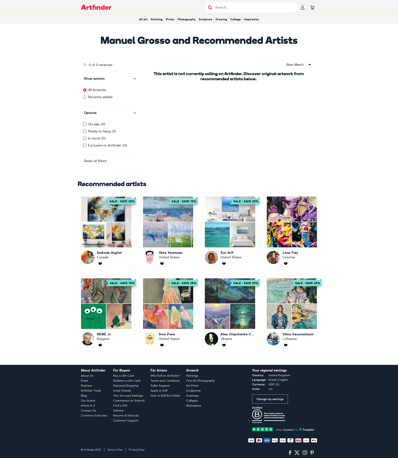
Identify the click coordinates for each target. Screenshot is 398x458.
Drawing (221, 19)
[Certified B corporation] (268, 415)
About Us (87, 375)
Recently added (100, 97)
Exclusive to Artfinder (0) (107, 145)
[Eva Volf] (229, 231)
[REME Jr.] (106, 313)
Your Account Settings (128, 395)
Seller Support (160, 385)
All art (143, 19)
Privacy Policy (136, 449)
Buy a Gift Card (123, 375)
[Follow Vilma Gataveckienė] (286, 345)
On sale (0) (96, 124)
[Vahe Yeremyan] (168, 231)
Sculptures (193, 390)
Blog (84, 395)
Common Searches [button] (94, 415)
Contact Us (88, 410)
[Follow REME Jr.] (100, 345)
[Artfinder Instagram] (305, 453)
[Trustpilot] (283, 429)
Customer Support (125, 420)
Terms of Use (114, 449)
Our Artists (88, 400)
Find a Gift (120, 405)
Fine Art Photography (200, 380)
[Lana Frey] (291, 231)
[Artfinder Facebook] (290, 453)
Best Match (295, 65)
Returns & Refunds (126, 415)
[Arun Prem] (168, 313)
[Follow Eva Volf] (224, 263)
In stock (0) (97, 138)
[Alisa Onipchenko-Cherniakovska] (229, 313)
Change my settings (270, 399)
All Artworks (97, 90)
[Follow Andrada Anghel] (100, 263)
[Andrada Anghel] (106, 231)
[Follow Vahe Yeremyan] (162, 263)
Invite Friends (122, 390)
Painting (157, 19)
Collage (235, 19)
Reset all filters (95, 161)
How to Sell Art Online (165, 395)
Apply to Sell (158, 390)
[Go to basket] (312, 7)
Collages (192, 400)
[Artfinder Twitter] (297, 453)
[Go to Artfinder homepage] (96, 7)
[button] (110, 78)
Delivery (118, 410)
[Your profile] (302, 7)
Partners (86, 385)
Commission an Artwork (129, 400)
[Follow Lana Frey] (286, 263)
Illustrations (193, 405)
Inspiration (251, 19)
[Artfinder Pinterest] (312, 453)
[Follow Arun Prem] (162, 345)
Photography (186, 19)
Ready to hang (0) (102, 131)
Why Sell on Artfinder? (165, 375)
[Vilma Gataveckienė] (291, 313)
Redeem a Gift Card (126, 380)
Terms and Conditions (165, 380)
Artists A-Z (88, 405)
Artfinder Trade (91, 390)
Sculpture (205, 19)
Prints (170, 19)
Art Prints (192, 385)
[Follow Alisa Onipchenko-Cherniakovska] (224, 345)
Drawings (192, 395)
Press (84, 380)
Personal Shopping (125, 385)
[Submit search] (210, 7)
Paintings (192, 375)
